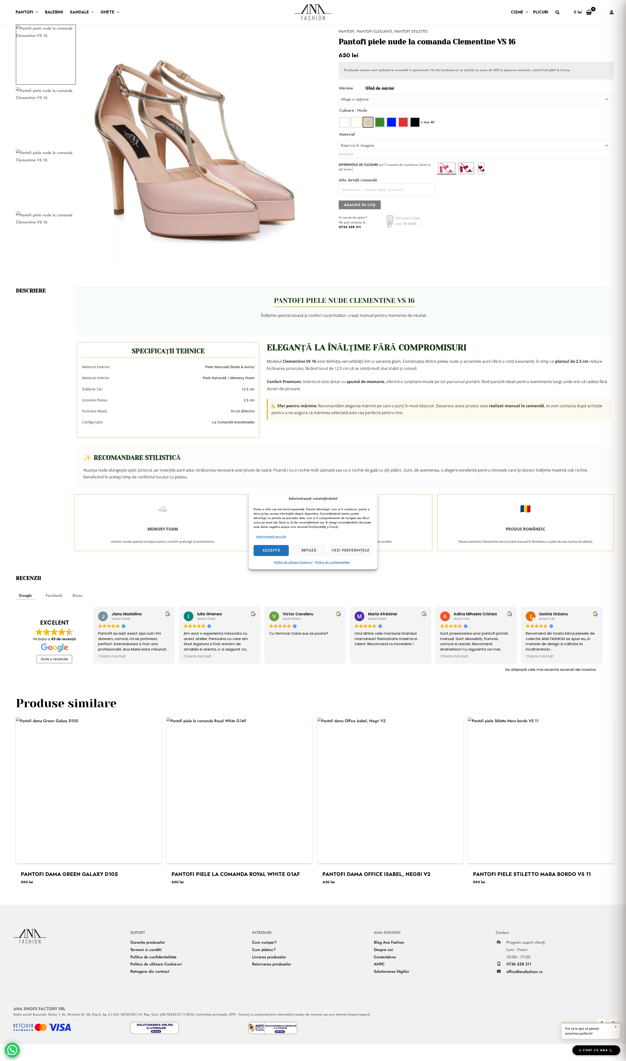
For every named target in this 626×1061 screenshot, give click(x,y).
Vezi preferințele (351, 550)
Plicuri (540, 12)
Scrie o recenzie (54, 659)
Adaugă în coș (360, 204)
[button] (35, 12)
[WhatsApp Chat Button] (12, 1050)
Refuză (309, 550)
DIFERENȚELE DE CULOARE (358, 164)
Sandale (79, 12)
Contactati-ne (385, 957)
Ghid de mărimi (379, 88)
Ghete (107, 12)
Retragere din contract (149, 971)
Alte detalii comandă (358, 180)
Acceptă (271, 550)
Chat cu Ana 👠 (598, 1050)
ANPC (379, 964)
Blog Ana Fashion (389, 942)
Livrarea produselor (269, 957)
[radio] (344, 122)
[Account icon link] (611, 12)
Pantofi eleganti (374, 31)
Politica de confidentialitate (332, 562)
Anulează (346, 154)
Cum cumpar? (264, 942)
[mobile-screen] (499, 964)
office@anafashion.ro (524, 971)
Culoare (346, 110)
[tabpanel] (313, 640)
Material (347, 134)
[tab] (25, 596)
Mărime (366, 88)
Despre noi (383, 949)
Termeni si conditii (146, 949)
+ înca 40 (427, 122)
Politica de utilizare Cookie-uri (293, 562)
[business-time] (499, 942)
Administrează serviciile (271, 536)
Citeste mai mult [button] (112, 656)
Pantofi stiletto (410, 31)
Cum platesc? (264, 949)
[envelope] (499, 971)
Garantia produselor (147, 942)
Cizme (517, 12)
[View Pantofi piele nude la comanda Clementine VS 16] (46, 54)
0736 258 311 (350, 227)
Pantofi (24, 12)
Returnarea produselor (271, 964)
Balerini (54, 12)
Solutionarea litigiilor (391, 971)
